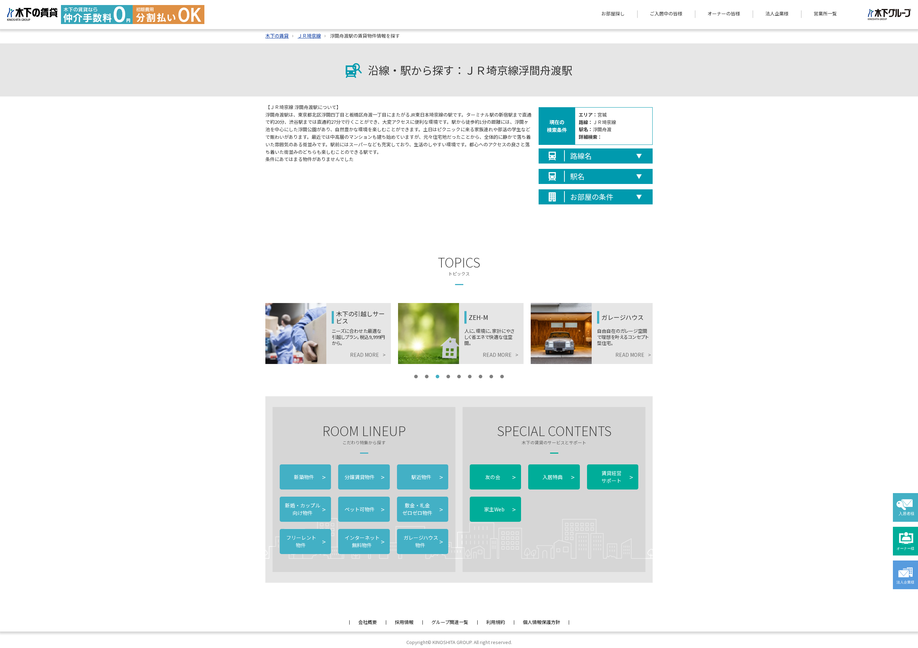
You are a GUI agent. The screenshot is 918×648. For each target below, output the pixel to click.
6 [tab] (470, 376)
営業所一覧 (825, 13)
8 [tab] (491, 376)
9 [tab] (502, 376)
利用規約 (495, 622)
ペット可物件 (364, 509)
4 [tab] (448, 376)
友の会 (500, 477)
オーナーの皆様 (724, 13)
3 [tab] (437, 376)
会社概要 (367, 622)
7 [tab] (480, 376)
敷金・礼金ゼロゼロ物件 (422, 509)
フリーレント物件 (305, 541)
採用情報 (404, 622)
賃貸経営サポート (617, 476)
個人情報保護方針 (541, 622)
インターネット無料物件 (364, 541)
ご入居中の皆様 (666, 13)
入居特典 (558, 477)
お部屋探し (613, 13)
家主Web (500, 509)
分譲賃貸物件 (364, 477)
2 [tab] (427, 376)
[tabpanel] (328, 333)
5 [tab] (459, 376)
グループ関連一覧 (449, 622)
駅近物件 (427, 477)
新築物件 (310, 477)
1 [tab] (416, 376)
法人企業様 (777, 13)
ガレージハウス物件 (422, 541)
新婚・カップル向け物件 (305, 509)
